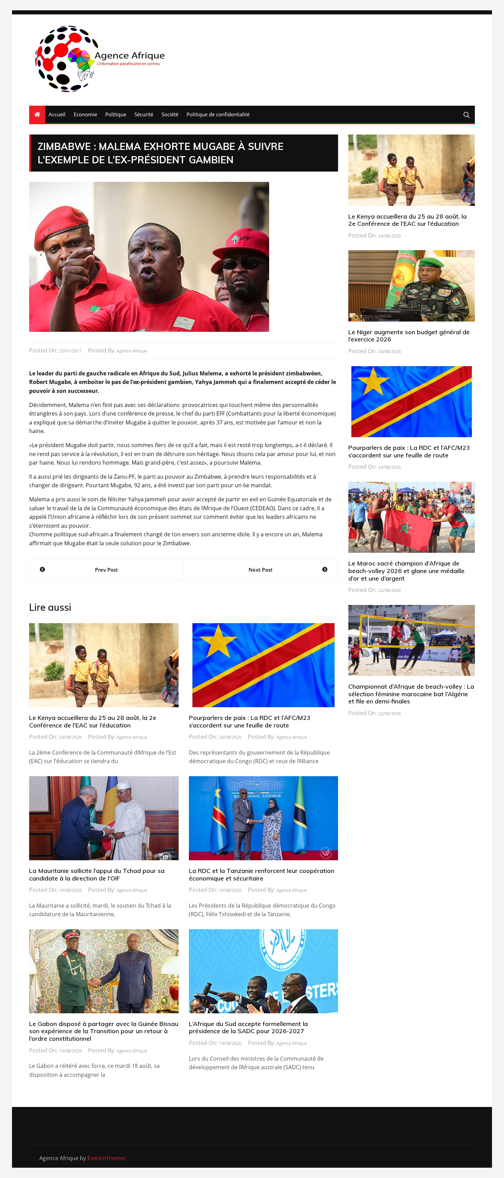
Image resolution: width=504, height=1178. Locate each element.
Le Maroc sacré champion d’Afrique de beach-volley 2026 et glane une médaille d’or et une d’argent (406, 570)
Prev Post (106, 569)
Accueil (57, 114)
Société (169, 114)
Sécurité (143, 114)
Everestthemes (106, 1158)
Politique (115, 114)
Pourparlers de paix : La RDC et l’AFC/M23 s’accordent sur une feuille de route (250, 721)
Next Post (261, 569)
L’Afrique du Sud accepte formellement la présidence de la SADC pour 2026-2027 (248, 1027)
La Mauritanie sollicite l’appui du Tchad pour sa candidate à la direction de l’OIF (97, 874)
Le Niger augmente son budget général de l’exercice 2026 (409, 335)
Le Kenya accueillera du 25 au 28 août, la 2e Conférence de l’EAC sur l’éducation (92, 721)
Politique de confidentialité (218, 114)
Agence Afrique (132, 351)
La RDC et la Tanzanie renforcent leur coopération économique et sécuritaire (261, 874)
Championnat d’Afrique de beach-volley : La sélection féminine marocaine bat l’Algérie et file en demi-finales (411, 694)
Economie (85, 114)
